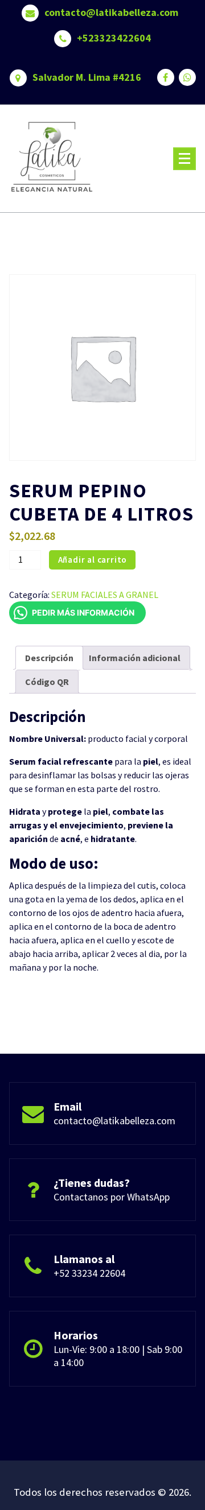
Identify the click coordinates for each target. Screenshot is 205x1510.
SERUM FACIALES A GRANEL (104, 594)
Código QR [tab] (47, 681)
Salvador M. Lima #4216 (86, 77)
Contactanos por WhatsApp (112, 1196)
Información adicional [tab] (135, 657)
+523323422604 (114, 38)
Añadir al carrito (93, 559)
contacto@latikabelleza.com (111, 12)
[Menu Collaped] (184, 158)
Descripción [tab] (49, 657)
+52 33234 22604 (89, 1273)
